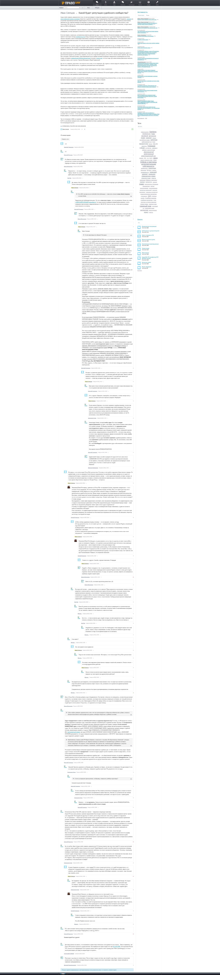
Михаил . (80, 613)
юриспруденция (153, 210)
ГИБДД (142, 148)
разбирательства (80, 36)
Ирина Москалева (68, 166)
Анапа (154, 138)
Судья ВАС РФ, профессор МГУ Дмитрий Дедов (150, 257)
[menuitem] (88, 7)
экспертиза (144, 210)
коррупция (152, 168)
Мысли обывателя (146, 267)
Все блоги (140, 270)
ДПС (145, 158)
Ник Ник (69, 178)
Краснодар (143, 170)
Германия (151, 146)
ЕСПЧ (151, 158)
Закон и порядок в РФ (148, 235)
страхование (144, 196)
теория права (144, 204)
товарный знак (145, 206)
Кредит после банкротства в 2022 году (147, 19)
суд (149, 196)
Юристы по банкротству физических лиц (147, 27)
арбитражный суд (147, 142)
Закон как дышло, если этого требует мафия (148, 43)
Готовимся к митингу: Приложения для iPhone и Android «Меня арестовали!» (147, 86)
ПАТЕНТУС (149, 182)
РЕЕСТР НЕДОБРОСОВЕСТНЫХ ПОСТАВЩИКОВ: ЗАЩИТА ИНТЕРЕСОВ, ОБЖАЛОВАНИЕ (147, 102)
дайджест (154, 148)
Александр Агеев (92, 418)
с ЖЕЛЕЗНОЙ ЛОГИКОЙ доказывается (85, 202)
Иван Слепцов (68, 12)
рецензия (154, 190)
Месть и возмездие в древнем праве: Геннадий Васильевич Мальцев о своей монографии (147, 96)
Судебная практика (150, 198)
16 (143, 72)
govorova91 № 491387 (69, 953)
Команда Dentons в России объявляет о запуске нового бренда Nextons (147, 24)
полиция (155, 182)
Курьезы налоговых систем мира (145, 36)
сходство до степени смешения (148, 202)
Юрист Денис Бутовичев (143, 18)
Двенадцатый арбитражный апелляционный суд (148, 154)
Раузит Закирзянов (142, 35)
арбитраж (153, 140)
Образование (145, 252)
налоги (154, 170)
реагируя (129, 19)
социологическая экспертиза (148, 194)
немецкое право (146, 178)
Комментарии (141, 15)
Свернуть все (65, 139)
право (141, 184)
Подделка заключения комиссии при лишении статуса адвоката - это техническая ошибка (149, 108)
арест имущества (82, 125)
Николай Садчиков (78, 209)
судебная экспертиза (147, 200)
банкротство (143, 144)
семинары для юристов (151, 192)
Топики (147, 15)
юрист (146, 212)
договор (141, 158)
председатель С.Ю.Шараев (151, 184)
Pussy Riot (72, 125)
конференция (144, 168)
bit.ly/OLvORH (116, 946)
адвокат (149, 138)
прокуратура (146, 186)
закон (155, 158)
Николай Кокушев (68, 155)
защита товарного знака (146, 160)
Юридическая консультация (149, 226)
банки (153, 142)
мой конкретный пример (74, 732)
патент (142, 182)
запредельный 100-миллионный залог (81, 58)
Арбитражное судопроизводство (150, 231)
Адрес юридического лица (144, 47)
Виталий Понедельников (70, 965)
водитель (144, 146)
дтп (148, 158)
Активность (142, 12)
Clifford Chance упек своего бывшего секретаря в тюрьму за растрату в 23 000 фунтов (148, 71)
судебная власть (66, 125)
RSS (146, 118)
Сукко (154, 200)
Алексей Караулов (68, 841)
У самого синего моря (143, 39)
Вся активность (141, 118)
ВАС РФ (155, 144)
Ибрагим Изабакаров (93, 467)
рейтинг (152, 186)
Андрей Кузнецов (75, 517)
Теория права (145, 248)
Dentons (152, 132)
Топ (139, 222)
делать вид (99, 58)
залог (76, 125)
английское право (145, 140)
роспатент (142, 192)
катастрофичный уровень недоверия (70, 19)
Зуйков (154, 160)
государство (148, 148)
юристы (151, 212)
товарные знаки (153, 204)
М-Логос (149, 170)
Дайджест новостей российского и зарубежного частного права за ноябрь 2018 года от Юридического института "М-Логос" (148, 114)
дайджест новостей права (148, 150)
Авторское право (146, 262)
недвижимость (145, 172)
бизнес (150, 144)
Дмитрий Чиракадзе (68, 147)
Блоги (140, 219)
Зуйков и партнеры (148, 162)
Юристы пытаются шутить (148, 239)
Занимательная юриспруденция (150, 244)
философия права (149, 208)
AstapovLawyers (145, 132)
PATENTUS (146, 134)
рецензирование (144, 188)
